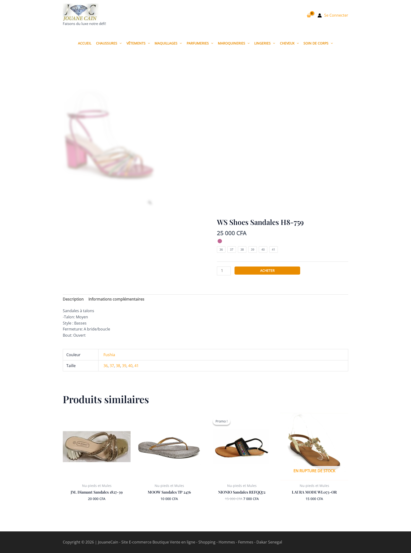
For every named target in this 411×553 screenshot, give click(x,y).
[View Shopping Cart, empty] (309, 15)
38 (118, 365)
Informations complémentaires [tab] (116, 299)
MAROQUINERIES (231, 43)
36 (105, 365)
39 (124, 365)
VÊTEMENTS (136, 43)
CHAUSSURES (106, 43)
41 (136, 365)
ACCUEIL (84, 43)
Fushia (109, 354)
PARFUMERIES (198, 43)
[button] (119, 43)
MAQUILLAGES (166, 43)
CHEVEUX (287, 43)
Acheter (267, 270)
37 (112, 365)
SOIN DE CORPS (315, 43)
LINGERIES (262, 43)
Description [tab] (73, 299)
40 (130, 365)
